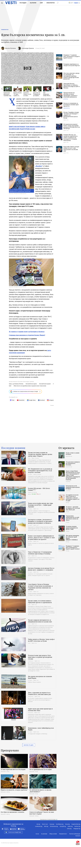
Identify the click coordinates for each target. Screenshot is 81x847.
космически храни (45, 384)
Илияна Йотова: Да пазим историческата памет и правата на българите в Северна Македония (70, 137)
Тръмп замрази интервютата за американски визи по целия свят (40, 621)
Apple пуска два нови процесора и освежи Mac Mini (40, 709)
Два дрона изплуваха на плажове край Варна (40, 677)
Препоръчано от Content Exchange (48, 819)
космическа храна (31, 384)
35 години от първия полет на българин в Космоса (26, 332)
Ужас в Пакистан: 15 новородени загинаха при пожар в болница (40, 553)
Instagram (51, 400)
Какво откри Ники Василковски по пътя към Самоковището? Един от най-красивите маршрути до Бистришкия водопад (73, 475)
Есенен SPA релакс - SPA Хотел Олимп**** (39, 489)
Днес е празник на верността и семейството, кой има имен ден (39, 693)
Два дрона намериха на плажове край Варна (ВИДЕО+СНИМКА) (72, 538)
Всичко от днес (29, 745)
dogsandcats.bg (66, 108)
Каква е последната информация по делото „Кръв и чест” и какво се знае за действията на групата (41, 537)
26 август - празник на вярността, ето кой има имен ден (73, 508)
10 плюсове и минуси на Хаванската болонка (73, 463)
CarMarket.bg (38, 826)
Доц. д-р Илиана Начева (16, 384)
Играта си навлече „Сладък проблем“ (14, 790)
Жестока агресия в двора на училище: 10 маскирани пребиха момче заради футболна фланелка (71, 76)
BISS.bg (46, 826)
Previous (2, 92)
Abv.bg (38, 824)
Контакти (77, 835)
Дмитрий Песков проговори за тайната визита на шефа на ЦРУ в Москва (71, 86)
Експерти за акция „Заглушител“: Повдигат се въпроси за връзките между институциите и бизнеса (40, 521)
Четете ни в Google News (14, 832)
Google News (32, 400)
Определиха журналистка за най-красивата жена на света (72, 518)
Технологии (30, 712)
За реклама (44, 834)
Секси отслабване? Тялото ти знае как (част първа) (41, 813)
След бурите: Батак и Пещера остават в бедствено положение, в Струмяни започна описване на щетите (40, 586)
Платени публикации (74, 834)
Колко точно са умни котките (72, 453)
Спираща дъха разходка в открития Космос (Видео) (27, 335)
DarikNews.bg (59, 824)
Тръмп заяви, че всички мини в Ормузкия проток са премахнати (40, 601)
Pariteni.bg (77, 826)
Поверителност (63, 834)
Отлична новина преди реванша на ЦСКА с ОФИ (72, 528)
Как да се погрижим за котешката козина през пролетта (71, 104)
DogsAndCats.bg (76, 824)
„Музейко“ (38, 166)
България (33, 3)
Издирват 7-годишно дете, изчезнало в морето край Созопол (71, 56)
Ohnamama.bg (54, 826)
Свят (41, 3)
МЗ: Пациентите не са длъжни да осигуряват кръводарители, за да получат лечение (40, 470)
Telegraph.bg (76, 828)
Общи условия (53, 834)
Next (53, 92)
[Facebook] (80, 837)
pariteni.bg (65, 98)
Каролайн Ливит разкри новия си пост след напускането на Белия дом (71, 149)
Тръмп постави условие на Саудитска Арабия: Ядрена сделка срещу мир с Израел (40, 454)
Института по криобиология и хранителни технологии (30, 386)
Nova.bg (67, 824)
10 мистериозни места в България (13, 769)
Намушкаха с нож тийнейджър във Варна (41, 729)
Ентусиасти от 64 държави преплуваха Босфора (73, 487)
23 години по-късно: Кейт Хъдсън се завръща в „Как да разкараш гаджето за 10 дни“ (72, 497)
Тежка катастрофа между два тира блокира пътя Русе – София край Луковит (40, 505)
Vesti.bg (10, 2)
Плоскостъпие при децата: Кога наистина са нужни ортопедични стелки (40, 657)
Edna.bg (69, 828)
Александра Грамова (28, 48)
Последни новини (13, 448)
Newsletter (22, 400)
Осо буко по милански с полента (12, 812)
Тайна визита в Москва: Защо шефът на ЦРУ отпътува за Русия (41, 640)
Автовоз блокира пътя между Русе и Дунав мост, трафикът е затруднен (41, 569)
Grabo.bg (70, 826)
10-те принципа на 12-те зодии (40, 769)
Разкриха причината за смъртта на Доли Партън (71, 64)
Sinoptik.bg (63, 826)
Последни (23, 3)
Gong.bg (52, 824)
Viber (13, 400)
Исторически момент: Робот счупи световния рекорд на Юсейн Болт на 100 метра (71, 126)
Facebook (42, 400)
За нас (37, 834)
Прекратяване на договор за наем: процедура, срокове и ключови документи (70, 95)
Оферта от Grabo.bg (32, 492)
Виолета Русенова (10, 48)
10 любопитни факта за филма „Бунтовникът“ (40, 790)
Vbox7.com (45, 824)
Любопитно (50, 3)
